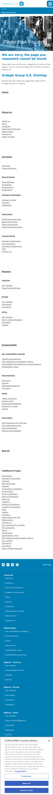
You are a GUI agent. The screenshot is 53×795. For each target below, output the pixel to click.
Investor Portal (8, 236)
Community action (10, 406)
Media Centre (7, 132)
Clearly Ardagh (8, 137)
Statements (7, 205)
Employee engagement (11, 404)
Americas (6, 280)
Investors (7, 156)
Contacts (6, 203)
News (4, 124)
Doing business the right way (14, 423)
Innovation (6, 307)
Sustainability (9, 345)
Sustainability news (10, 367)
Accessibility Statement (12, 489)
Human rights (8, 401)
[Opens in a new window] (3, 564)
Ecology (5, 383)
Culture (5, 409)
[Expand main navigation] (50, 4)
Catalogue (9, 704)
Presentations (8, 187)
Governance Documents (12, 227)
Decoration (6, 304)
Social (4, 393)
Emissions (6, 381)
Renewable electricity (11, 386)
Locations (6, 126)
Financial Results (9, 168)
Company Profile (9, 200)
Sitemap (5, 486)
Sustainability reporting (15, 655)
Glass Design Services (11, 129)
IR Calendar (7, 185)
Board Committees (10, 224)
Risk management (9, 428)
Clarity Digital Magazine (12, 320)
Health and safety (9, 398)
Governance (7, 214)
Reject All (26, 783)
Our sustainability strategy (13, 354)
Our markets (7, 285)
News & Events (8, 177)
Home (4, 9)
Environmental (8, 376)
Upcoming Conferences (12, 246)
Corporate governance (11, 426)
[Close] (49, 740)
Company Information (11, 195)
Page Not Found (9, 12)
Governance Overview (11, 219)
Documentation (8, 244)
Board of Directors (10, 222)
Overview (6, 166)
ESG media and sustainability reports (18, 362)
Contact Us (6, 134)
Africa (4, 312)
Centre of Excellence (10, 504)
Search (6, 450)
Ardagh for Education (11, 507)
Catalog (8, 675)
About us (7, 112)
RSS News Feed (8, 484)
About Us (6, 121)
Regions (6, 271)
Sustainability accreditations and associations (21, 364)
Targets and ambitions (11, 359)
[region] (26, 766)
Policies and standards (11, 431)
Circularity (6, 388)
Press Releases (8, 182)
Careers (5, 325)
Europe (5, 297)
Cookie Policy (7, 491)
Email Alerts (7, 190)
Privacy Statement (10, 494)
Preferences (26, 776)
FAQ (4, 249)
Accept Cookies (26, 790)
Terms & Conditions (10, 497)
